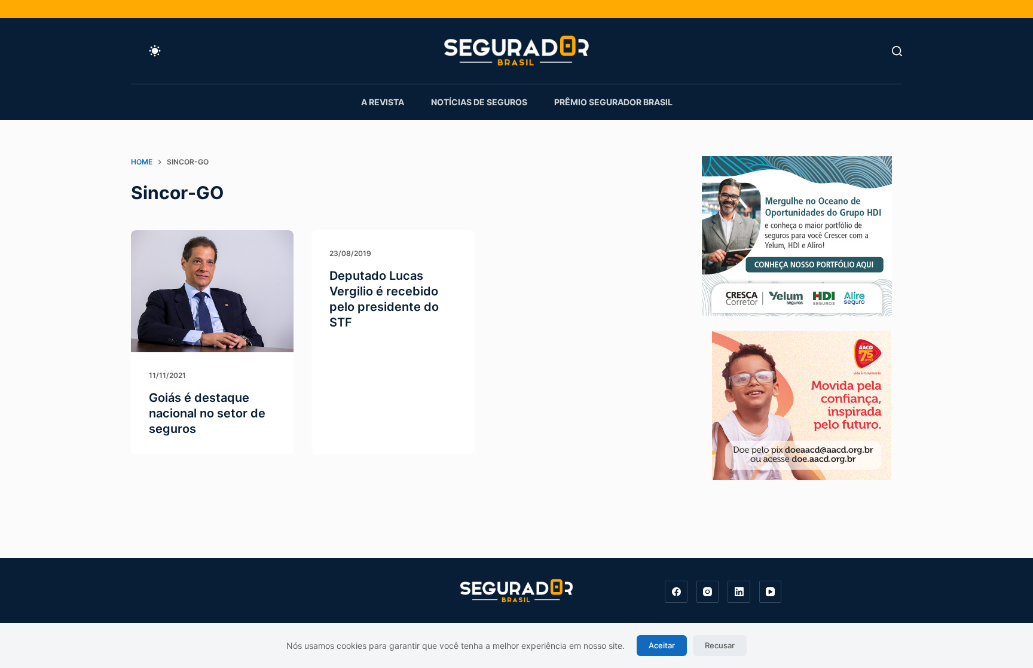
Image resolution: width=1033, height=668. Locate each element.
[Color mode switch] (155, 51)
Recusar (720, 645)
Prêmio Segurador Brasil (613, 102)
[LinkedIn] (739, 592)
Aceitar (662, 645)
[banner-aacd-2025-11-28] (801, 404)
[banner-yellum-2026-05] (797, 235)
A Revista (382, 102)
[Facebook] (676, 592)
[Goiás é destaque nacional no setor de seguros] (212, 291)
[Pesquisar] (897, 51)
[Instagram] (707, 592)
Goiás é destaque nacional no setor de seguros (207, 413)
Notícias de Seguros (479, 102)
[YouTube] (770, 592)
